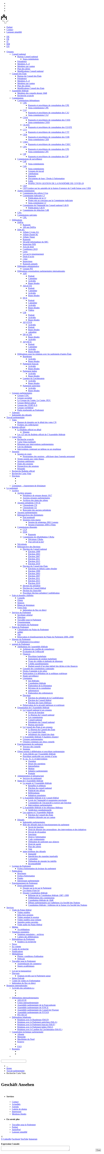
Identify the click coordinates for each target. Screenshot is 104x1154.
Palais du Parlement (20, 627)
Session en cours (24, 454)
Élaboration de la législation (40, 685)
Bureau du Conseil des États (29, 76)
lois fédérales (33, 681)
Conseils (21, 598)
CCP (25, 529)
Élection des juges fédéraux (40, 703)
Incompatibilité (34, 863)
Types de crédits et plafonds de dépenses (45, 661)
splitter (20, 632)
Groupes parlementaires (22, 393)
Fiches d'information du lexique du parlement (36, 868)
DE (7, 36)
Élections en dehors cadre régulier (42, 568)
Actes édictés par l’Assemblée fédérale (39, 754)
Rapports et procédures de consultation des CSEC (49, 144)
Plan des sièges (23, 69)
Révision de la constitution (39, 688)
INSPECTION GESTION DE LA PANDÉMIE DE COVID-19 (56, 183)
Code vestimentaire (36, 839)
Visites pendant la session (28, 917)
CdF (25, 161)
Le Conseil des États (37, 732)
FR (7, 39)
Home (9, 1068)
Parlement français (30, 364)
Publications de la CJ (37, 198)
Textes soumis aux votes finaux (30, 459)
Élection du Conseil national (35, 549)
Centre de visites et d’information (26, 981)
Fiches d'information (26, 876)
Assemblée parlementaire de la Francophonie (36, 1005)
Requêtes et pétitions (37, 785)
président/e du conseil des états (41, 734)
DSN (25, 532)
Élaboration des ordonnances (40, 693)
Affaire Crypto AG (31, 232)
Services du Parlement (21, 612)
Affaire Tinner (29, 237)
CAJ (25, 110)
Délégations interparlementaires (25, 998)
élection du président (31, 586)
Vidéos (31, 310)
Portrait (31, 276)
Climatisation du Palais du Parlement (33, 629)
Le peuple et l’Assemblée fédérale (37, 783)
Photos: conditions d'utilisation (30, 956)
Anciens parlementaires (27, 512)
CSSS (25, 117)
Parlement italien (30, 371)
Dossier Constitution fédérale (35, 893)
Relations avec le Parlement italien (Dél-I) (35, 1027)
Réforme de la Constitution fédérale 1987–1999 (48, 895)
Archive (15, 490)
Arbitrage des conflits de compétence (38, 649)
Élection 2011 (34, 559)
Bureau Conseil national (27, 56)
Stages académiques (25, 966)
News (14, 944)
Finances (26, 654)
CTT (25, 130)
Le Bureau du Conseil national (41, 715)
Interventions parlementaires (40, 805)
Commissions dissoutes (27, 527)
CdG (25, 166)
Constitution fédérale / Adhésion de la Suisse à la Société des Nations (57, 905)
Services (10, 907)
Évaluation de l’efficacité (33, 651)
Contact (9, 29)
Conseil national (19, 54)
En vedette (16, 946)
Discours (16, 973)
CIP (24, 154)
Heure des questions (36, 764)
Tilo (19, 634)
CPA (19, 212)
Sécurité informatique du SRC (35, 242)
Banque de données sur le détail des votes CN (36, 422)
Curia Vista (17, 437)
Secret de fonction (36, 827)
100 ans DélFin (29, 227)
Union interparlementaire (28, 1002)
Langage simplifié (14, 32)
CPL (25, 217)
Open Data (22, 607)
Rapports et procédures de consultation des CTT (48, 132)
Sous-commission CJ (37, 203)
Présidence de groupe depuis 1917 (37, 495)
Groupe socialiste (24, 398)
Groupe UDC (23, 395)
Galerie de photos (19, 1109)
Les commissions (35, 717)
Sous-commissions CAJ (38, 115)
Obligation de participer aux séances (43, 842)
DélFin (20, 222)
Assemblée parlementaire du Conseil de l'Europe (38, 1010)
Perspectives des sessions (28, 466)
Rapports (32, 176)
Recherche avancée (25, 95)
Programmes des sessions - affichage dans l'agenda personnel (49, 456)
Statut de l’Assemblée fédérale (30, 781)
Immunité (32, 854)
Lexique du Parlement (21, 866)
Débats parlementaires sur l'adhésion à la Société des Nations (54, 902)
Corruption (33, 859)
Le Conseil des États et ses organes (38, 727)
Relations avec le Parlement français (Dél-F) (36, 1024)
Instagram (33, 1139)
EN (7, 46)
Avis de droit (28, 247)
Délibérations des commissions (41, 898)
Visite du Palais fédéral (21, 910)
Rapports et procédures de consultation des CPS (48, 149)
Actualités (16, 1104)
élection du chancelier (32, 590)
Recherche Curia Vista (21, 473)
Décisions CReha (35, 539)
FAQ (19, 1046)
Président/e (22, 61)
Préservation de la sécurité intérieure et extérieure (43, 705)
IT (7, 41)
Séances (20, 603)
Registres (16, 1049)
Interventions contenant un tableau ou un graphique (39, 449)
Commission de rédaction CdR (36, 210)
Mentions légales (19, 1114)
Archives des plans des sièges (35, 500)
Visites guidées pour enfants (29, 920)
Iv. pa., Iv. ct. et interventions (35, 759)
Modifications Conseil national (30, 71)
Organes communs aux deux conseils (38, 742)
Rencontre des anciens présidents (37, 510)
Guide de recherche (20, 949)
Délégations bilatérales (21, 1017)
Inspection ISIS (29, 244)
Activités (32, 281)
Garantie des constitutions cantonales (38, 668)
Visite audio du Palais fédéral (29, 924)
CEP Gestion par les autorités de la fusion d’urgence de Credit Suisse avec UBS (57, 188)
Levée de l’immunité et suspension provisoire (47, 800)
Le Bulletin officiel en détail (29, 429)
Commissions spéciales (27, 215)
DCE (25, 298)
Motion (31, 768)
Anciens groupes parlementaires (36, 498)
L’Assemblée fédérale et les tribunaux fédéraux (43, 807)
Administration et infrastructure (30, 776)
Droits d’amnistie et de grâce (35, 671)
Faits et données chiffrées (22, 595)
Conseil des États (19, 73)
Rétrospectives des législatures (30, 515)
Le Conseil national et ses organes (37, 710)
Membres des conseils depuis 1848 (32, 93)
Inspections (27, 261)
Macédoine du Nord (26, 1039)
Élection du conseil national (40, 788)
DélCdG (21, 230)
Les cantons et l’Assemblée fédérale (38, 812)
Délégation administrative (28, 266)
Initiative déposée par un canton (41, 817)
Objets (20, 600)
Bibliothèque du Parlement (23, 939)
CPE (25, 103)
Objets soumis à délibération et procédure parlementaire (41, 751)
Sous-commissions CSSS (39, 122)
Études (20, 878)
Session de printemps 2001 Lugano (43, 522)
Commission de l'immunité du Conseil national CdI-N (46, 205)
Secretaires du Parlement (27, 625)
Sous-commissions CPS (38, 151)
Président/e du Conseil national (41, 722)
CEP (25, 186)
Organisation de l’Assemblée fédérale (33, 707)
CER (25, 134)
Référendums (34, 793)
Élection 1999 (34, 551)
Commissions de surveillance (29, 159)
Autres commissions (26, 191)
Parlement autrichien (31, 386)
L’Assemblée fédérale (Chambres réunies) (40, 737)
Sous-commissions (31, 59)
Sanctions (32, 834)
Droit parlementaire (25, 885)
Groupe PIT (28, 269)
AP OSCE (27, 342)
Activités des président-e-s (23, 988)
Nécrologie (22, 544)
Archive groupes (24, 493)
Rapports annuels (30, 264)
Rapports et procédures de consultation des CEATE (50, 127)
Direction (21, 617)
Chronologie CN (30, 505)
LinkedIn (7, 1139)
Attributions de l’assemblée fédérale (32, 646)
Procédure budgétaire (37, 656)
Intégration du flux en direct (34, 610)
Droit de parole (34, 844)
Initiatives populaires (37, 795)
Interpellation (33, 766)
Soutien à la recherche (26, 942)
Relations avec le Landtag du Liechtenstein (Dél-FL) (39, 1029)
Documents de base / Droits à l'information (46, 178)
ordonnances (33, 690)
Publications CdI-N (36, 208)
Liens (30, 181)
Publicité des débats (36, 790)
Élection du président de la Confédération (46, 698)
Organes (10, 52)
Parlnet (9, 27)
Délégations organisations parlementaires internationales (41, 271)
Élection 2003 (34, 554)
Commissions (17, 98)
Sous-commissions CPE (38, 108)
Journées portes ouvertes (27, 922)
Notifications (17, 951)
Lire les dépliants (24, 447)
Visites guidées (23, 912)
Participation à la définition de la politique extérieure (45, 673)
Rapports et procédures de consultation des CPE (48, 105)
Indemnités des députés (22, 415)
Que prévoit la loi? (36, 542)
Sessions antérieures (25, 461)
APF (25, 273)
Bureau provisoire (35, 725)
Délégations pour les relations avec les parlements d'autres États (44, 354)
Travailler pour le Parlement (29, 620)
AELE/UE (27, 286)
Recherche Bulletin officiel (23, 471)
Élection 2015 (34, 561)
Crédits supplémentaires (38, 664)
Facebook (16, 1139)
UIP (24, 312)
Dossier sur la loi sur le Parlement (37, 888)
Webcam (21, 959)
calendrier (32, 332)
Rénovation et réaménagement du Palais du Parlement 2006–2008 (45, 637)
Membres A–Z (23, 64)
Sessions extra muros (32, 520)
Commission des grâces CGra (35, 193)
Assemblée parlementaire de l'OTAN (33, 1012)
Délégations (17, 220)
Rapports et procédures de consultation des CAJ (48, 112)
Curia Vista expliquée (26, 442)
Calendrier (32, 278)
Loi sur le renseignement (33, 254)
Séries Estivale (18, 978)
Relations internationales (16, 985)
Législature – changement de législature (29, 486)
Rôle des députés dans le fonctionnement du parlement (46, 824)
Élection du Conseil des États (35, 566)
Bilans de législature (26, 605)
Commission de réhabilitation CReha (38, 537)
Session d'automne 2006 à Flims (42, 525)
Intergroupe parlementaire (28, 881)
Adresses (16, 412)
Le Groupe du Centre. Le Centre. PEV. (34, 400)
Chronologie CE (30, 507)
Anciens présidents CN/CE (28, 503)
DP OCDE (27, 334)
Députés (20, 820)
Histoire (26, 432)
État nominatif (29, 517)
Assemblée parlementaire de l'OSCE (32, 1007)
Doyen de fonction (36, 712)
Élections (16, 476)
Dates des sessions (25, 464)
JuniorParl (16, 1129)
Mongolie (21, 1037)
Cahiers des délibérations (28, 937)
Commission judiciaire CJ (34, 195)
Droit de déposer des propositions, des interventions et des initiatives (57, 829)
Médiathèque (17, 954)
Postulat (31, 773)
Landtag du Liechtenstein (33, 378)
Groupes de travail (36, 171)
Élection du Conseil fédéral (34, 588)
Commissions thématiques (28, 100)
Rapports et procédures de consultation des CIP (48, 156)
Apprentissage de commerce (29, 963)
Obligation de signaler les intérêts (42, 861)
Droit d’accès (28, 256)
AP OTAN (27, 322)
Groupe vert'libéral (25, 408)
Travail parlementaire (15, 417)
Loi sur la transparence (21, 971)
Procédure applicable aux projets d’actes (40, 756)
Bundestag (27, 356)
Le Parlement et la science (28, 642)
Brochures (21, 873)
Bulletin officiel (18, 427)
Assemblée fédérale (20, 91)
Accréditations (23, 929)
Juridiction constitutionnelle (40, 810)
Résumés (21, 468)
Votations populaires (20, 932)
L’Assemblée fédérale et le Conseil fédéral (41, 798)
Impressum (16, 1111)
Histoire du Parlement (21, 639)
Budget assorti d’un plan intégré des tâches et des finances (53, 666)
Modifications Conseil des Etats (30, 88)
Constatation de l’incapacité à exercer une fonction (49, 803)
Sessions (15, 451)
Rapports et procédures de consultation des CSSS (49, 120)
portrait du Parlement (21, 644)
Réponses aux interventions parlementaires (35, 444)
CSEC (25, 142)
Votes (14, 420)
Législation (27, 678)
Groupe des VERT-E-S (27, 405)
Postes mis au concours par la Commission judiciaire (50, 200)
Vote (30, 849)
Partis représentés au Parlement (30, 410)
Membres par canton (26, 66)
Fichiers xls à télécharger (27, 425)
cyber (25, 259)
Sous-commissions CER (38, 139)
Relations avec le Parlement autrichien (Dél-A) (37, 1022)
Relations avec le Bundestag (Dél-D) (33, 1020)
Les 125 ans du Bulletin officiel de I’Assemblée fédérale (41, 434)
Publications (17, 871)
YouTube (24, 1139)
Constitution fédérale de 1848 (40, 900)
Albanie (20, 1034)
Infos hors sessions (25, 915)
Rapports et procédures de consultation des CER (48, 137)
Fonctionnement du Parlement (25, 883)
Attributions (33, 173)
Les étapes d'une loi (31, 890)
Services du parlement (32, 778)
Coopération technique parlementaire (27, 1032)
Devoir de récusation (37, 832)
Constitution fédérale (37, 683)
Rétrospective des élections (28, 547)
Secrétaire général (24, 615)
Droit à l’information (37, 837)
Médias (15, 927)
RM (8, 44)
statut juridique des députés (34, 851)
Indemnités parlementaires (34, 822)
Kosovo (20, 1041)
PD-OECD (22, 1015)
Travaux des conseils (31, 746)
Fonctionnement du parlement (30, 744)
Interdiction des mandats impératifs (43, 856)
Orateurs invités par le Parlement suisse (34, 976)
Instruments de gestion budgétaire (42, 659)
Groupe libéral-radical (26, 403)
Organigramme (23, 622)
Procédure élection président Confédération (41, 593)
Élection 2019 (34, 564)
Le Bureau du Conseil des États (41, 729)
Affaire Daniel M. (30, 234)
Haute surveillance (31, 676)
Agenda (15, 1107)
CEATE (26, 125)
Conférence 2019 (30, 249)
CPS (25, 147)
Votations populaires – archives (30, 934)
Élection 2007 (34, 556)
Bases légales (34, 283)
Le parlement (12, 488)
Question (32, 761)
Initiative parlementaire (38, 771)
